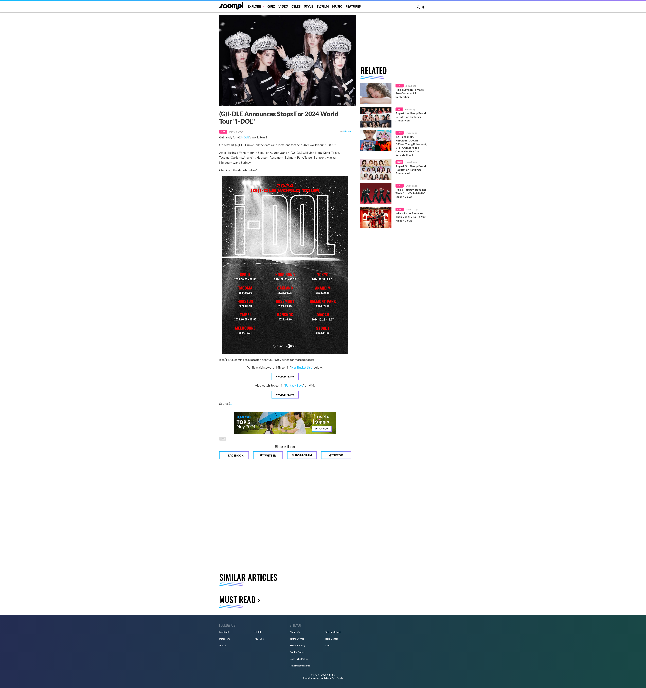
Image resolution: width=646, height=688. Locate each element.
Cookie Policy (297, 652)
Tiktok (337, 455)
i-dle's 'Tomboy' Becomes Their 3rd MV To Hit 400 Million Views (411, 193)
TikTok (257, 631)
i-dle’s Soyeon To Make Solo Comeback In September (410, 93)
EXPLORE (254, 6)
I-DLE (245, 137)
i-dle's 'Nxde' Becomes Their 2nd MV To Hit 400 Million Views (410, 217)
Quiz (271, 6)
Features (353, 6)
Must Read (237, 599)
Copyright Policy (299, 658)
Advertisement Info (300, 665)
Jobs (327, 645)
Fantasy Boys (294, 385)
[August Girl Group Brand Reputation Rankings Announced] (376, 169)
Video (283, 6)
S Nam (347, 131)
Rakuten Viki (330, 678)
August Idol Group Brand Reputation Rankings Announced (411, 117)
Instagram (303, 455)
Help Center (331, 638)
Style (308, 6)
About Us (295, 631)
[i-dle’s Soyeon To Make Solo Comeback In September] (376, 93)
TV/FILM (323, 6)
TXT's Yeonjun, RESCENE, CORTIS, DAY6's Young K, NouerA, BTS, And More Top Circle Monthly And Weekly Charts (411, 145)
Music (337, 6)
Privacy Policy (297, 645)
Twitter (269, 455)
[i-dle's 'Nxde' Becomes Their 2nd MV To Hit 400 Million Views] (376, 217)
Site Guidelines (333, 631)
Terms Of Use (297, 638)
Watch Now (285, 376)
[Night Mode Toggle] (424, 7)
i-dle (223, 439)
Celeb (296, 6)
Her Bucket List (301, 367)
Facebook (235, 455)
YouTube (259, 638)
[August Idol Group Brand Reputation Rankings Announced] (376, 117)
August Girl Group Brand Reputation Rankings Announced (411, 169)
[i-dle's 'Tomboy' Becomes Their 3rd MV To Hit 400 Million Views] (376, 193)
